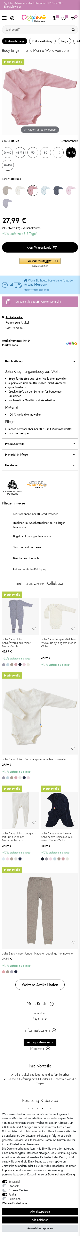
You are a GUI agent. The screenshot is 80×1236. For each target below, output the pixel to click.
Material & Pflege (16, 454)
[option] (40, 4)
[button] (40, 262)
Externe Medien (18, 1190)
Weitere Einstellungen (15, 1203)
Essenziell (14, 1181)
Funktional (15, 1199)
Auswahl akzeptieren (40, 1228)
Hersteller (11, 465)
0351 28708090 (15, 328)
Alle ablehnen (40, 1220)
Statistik (14, 1186)
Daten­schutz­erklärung (61, 1174)
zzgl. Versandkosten (28, 228)
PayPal (12, 1194)
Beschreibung (14, 361)
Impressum (8, 1170)
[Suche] (74, 29)
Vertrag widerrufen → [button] (40, 1042)
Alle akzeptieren (40, 1211)
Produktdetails (14, 444)
